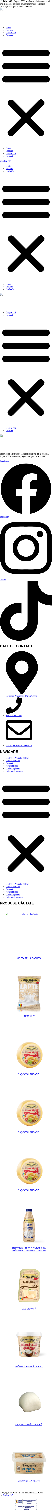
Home (8, 27)
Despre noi (11, 32)
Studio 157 (8, 1495)
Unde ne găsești (13, 768)
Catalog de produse (14, 771)
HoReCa (10, 171)
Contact (9, 35)
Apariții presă (12, 766)
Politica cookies (13, 760)
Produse (9, 30)
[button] (26, 92)
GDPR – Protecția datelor (17, 758)
